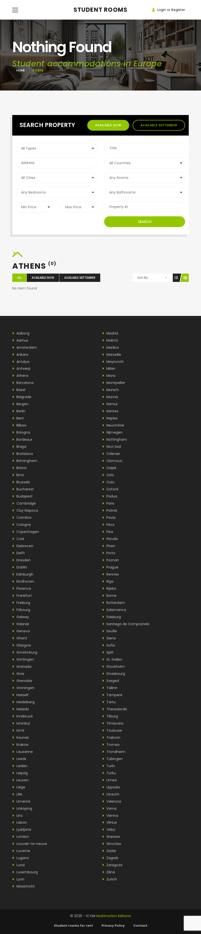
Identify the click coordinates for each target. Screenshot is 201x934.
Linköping (23, 808)
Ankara (21, 354)
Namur (111, 404)
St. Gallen (113, 659)
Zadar (110, 850)
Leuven (22, 780)
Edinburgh (24, 574)
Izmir (20, 730)
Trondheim (115, 751)
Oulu (109, 482)
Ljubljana (23, 829)
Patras (111, 510)
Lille (18, 794)
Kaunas (22, 737)
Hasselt (22, 694)
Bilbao (20, 425)
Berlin (20, 411)
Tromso (112, 744)
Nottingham (116, 439)
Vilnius (111, 822)
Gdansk (22, 624)
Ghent (21, 638)
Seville (111, 631)
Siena (110, 638)
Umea (111, 780)
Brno (19, 475)
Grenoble (23, 680)
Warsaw (112, 836)
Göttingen (24, 659)
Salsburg (113, 616)
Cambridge (25, 503)
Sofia (110, 645)
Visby (110, 829)
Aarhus (21, 340)
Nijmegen (114, 432)
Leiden (21, 765)
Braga (20, 446)
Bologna (22, 432)
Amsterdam (26, 347)
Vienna (111, 815)
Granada (23, 666)
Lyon (19, 879)
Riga (109, 581)
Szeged (112, 680)
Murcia (111, 396)
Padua (111, 496)
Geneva (22, 631)
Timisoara (114, 723)
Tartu (110, 702)
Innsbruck (24, 716)
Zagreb (111, 857)
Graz (19, 673)
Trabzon (112, 737)
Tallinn (111, 687)
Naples (111, 418)
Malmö (111, 340)
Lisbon (21, 822)
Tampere (113, 694)
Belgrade (23, 396)
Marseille (113, 354)
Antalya (22, 361)
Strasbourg (115, 673)
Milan (110, 368)
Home (20, 70)
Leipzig (21, 773)
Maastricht (25, 886)
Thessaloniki (116, 709)
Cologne (23, 524)
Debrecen (24, 545)
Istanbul (22, 723)
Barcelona (24, 382)
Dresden (23, 560)
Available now (108, 125)
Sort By (142, 278)
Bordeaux (23, 439)
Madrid (111, 333)
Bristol (20, 467)
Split (109, 652)
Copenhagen (27, 531)
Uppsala (112, 787)
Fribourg (22, 609)
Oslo (109, 475)
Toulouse (113, 730)
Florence (23, 588)
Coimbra (23, 517)
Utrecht (112, 794)
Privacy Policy (113, 925)
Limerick (22, 801)
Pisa (109, 531)
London (22, 836)
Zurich (111, 879)
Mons (110, 375)
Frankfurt (23, 595)
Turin (110, 765)
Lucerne (22, 850)
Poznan (112, 560)
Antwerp (23, 368)
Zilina (110, 872)
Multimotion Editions (113, 915)
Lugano (22, 857)
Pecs (109, 524)
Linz (19, 815)
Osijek (110, 467)
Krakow (21, 744)
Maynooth (114, 361)
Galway (22, 616)
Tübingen (114, 758)
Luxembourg (26, 872)
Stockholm (115, 666)
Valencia (113, 801)
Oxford (111, 489)
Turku (110, 773)
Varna (110, 808)
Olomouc (114, 460)
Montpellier (115, 382)
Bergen (21, 404)
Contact (140, 925)
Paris (109, 503)
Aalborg (22, 333)
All (19, 278)
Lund (20, 865)
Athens (21, 375)
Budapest (24, 496)
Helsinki (22, 709)
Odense (112, 453)
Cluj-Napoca (26, 510)
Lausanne (24, 751)
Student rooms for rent (73, 925)
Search (144, 221)
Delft (20, 553)
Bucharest (24, 489)
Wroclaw (113, 843)
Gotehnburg (26, 652)
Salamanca (115, 609)
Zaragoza (113, 865)
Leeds (20, 758)
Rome (110, 595)
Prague (111, 567)
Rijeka (110, 588)
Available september (158, 125)
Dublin (21, 567)
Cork (19, 538)
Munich (112, 389)
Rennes (112, 574)
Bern (19, 418)
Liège (20, 787)
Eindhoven (24, 581)
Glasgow (23, 645)
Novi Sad (113, 446)
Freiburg (22, 602)
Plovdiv (111, 538)
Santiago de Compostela (127, 624)
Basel (20, 389)
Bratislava (24, 453)
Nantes (111, 411)
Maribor (112, 347)
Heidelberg (25, 702)
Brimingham (26, 460)
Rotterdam (115, 602)
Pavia (110, 517)
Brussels (22, 482)
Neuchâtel (114, 425)
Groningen (24, 687)
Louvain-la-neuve (31, 843)
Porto (110, 553)
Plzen (110, 545)
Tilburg (111, 716)
